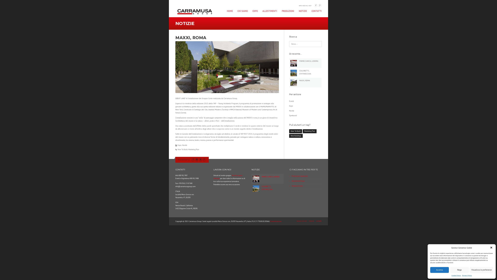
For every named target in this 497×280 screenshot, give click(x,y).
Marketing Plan (193, 149)
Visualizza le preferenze (481, 270)
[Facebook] (315, 5)
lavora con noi (302, 221)
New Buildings (296, 136)
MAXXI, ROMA (304, 80)
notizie (303, 11)
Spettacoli (293, 115)
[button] (491, 247)
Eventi (291, 101)
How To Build (183, 149)
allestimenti (269, 11)
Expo (179, 145)
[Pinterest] (200, 160)
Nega (459, 270)
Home (230, 11)
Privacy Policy (467, 275)
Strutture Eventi (297, 186)
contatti (317, 11)
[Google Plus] (320, 5)
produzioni (288, 11)
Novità (184, 145)
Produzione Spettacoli (300, 176)
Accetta (439, 270)
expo (255, 11)
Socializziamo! (184, 160)
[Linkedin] (196, 160)
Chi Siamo (242, 11)
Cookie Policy (456, 275)
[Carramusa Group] (194, 11)
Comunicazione (276, 221)
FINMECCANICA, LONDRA (308, 61)
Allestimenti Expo (298, 181)
